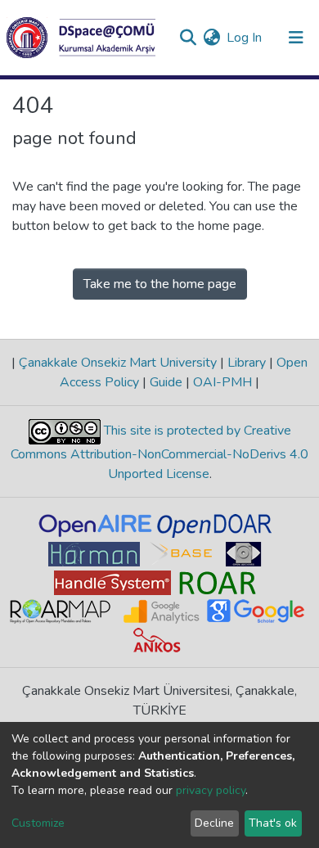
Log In (245, 38)
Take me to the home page (159, 284)
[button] (211, 37)
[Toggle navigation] (296, 37)
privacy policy (210, 790)
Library (246, 363)
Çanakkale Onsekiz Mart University (118, 363)
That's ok (273, 823)
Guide (166, 382)
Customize (38, 823)
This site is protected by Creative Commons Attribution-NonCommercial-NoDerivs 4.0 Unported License (159, 452)
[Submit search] (187, 37)
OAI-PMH (222, 382)
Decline (214, 823)
